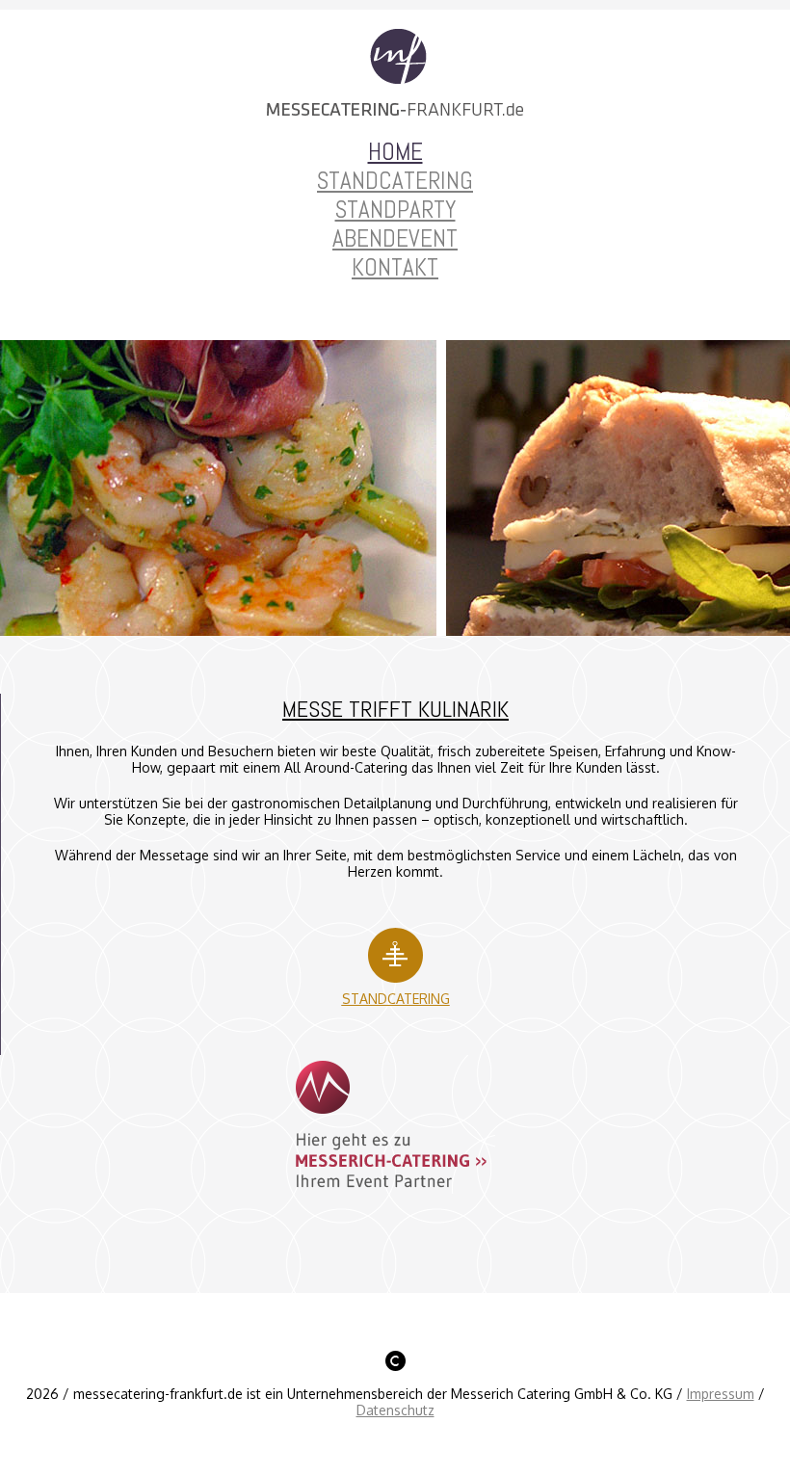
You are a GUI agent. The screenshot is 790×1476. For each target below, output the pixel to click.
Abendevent (395, 238)
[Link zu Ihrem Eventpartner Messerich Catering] (395, 1188)
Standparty (395, 209)
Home (395, 152)
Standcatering (395, 181)
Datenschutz (395, 1410)
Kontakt (395, 267)
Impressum (720, 1393)
